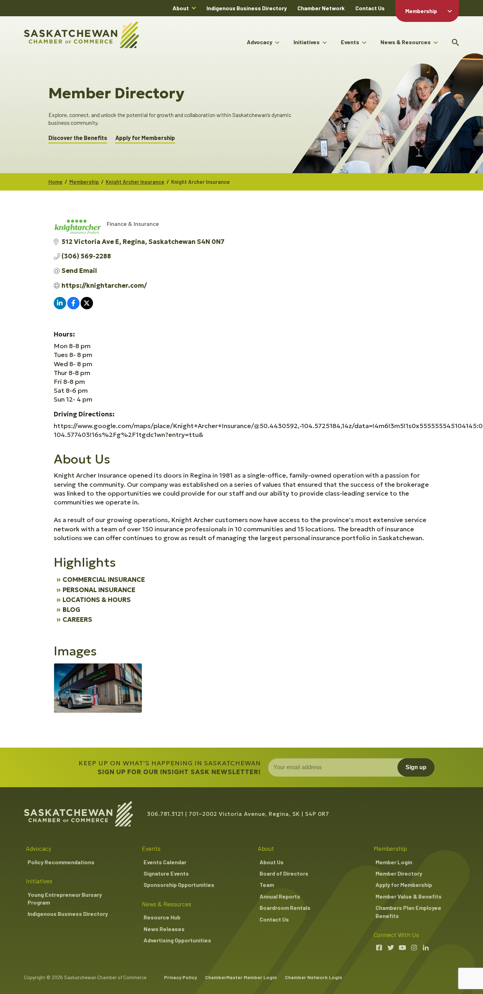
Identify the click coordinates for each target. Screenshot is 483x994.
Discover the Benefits (77, 138)
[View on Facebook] (73, 307)
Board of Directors (284, 873)
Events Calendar (165, 862)
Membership (421, 10)
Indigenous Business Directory (246, 8)
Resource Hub (162, 917)
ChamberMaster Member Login (241, 977)
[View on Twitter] (87, 307)
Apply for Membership (145, 138)
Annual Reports (280, 896)
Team (267, 884)
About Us (272, 862)
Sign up (416, 767)
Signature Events (166, 873)
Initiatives (306, 42)
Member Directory (399, 873)
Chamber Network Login (313, 977)
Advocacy (259, 42)
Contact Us (370, 8)
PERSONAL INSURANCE (99, 590)
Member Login (394, 862)
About (181, 8)
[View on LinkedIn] (60, 307)
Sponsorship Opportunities (179, 884)
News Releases (164, 928)
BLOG (71, 610)
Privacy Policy (180, 977)
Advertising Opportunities (177, 940)
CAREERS (77, 619)
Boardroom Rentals (285, 907)
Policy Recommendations (61, 862)
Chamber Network (321, 8)
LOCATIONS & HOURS (97, 600)
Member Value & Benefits (409, 896)
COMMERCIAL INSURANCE (104, 579)
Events (350, 42)
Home (55, 182)
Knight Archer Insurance (135, 182)
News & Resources (405, 42)
